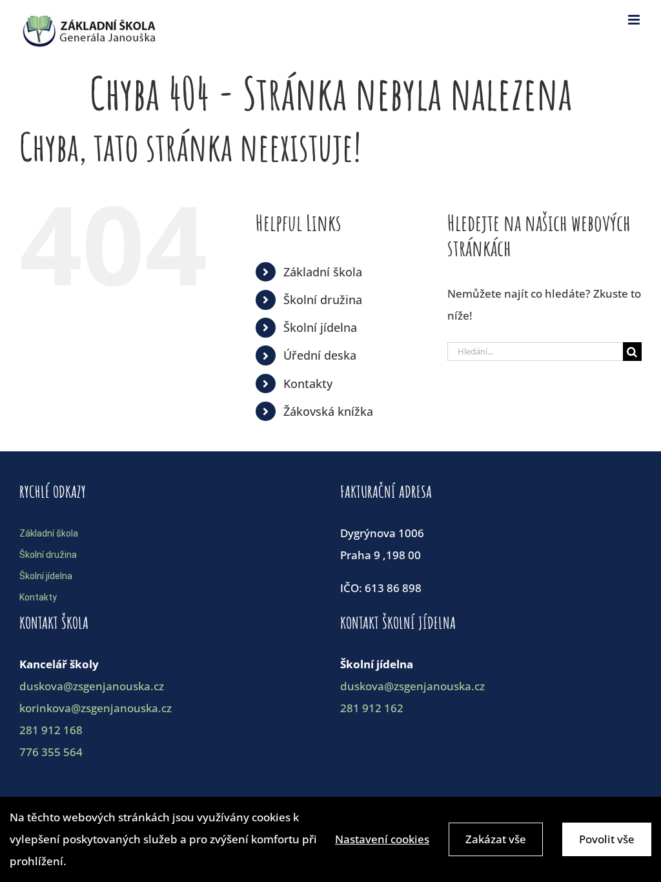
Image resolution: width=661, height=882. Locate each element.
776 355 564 (51, 751)
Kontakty (307, 383)
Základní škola (322, 272)
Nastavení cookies (382, 839)
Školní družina (322, 299)
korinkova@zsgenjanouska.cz (95, 708)
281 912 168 (51, 730)
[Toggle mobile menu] (635, 19)
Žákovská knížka (328, 411)
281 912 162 (371, 708)
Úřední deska (319, 355)
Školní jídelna (320, 327)
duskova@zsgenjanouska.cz (91, 686)
